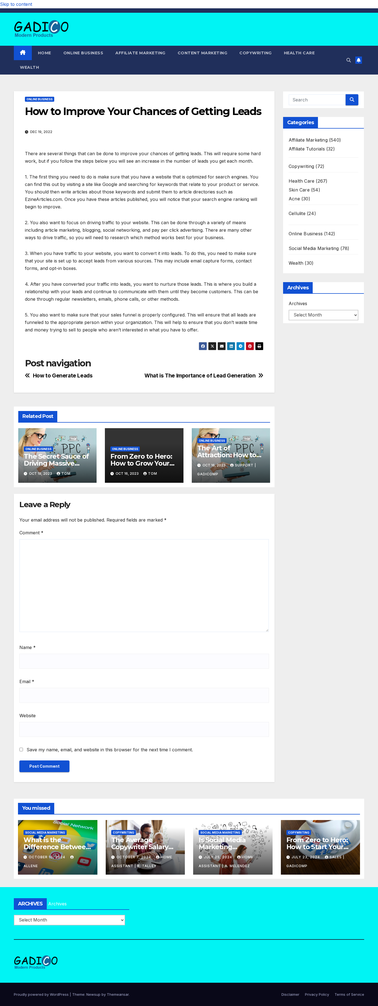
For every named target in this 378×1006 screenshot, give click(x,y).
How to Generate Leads (63, 375)
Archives (298, 303)
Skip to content (16, 4)
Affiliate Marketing (140, 52)
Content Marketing (202, 52)
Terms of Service (349, 994)
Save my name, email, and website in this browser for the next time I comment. (110, 749)
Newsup (93, 994)
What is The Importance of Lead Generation (199, 375)
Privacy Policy (317, 994)
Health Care (299, 52)
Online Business (83, 52)
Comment (31, 532)
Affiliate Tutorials (307, 149)
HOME (44, 52)
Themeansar (118, 994)
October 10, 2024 (47, 857)
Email (26, 681)
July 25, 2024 (218, 857)
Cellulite (297, 213)
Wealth (29, 67)
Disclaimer (290, 994)
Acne (294, 198)
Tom (66, 473)
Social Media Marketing (314, 248)
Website (27, 715)
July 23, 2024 (306, 857)
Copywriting (255, 52)
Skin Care (299, 190)
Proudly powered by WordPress (42, 994)
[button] (348, 60)
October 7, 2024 (134, 857)
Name (27, 647)
